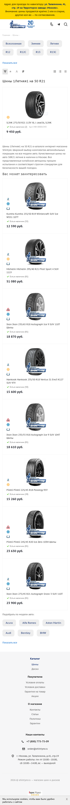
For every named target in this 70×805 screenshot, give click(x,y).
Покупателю (35, 676)
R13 (38, 52)
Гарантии (35, 723)
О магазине (35, 703)
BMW (43, 632)
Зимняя (35, 43)
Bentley (25, 632)
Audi (8, 632)
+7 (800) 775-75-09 (38, 741)
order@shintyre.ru (38, 748)
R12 (8, 52)
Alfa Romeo (29, 622)
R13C (53, 52)
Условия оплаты (35, 682)
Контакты (35, 709)
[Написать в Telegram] (58, 24)
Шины (35, 664)
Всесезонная (13, 43)
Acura (9, 622)
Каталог (35, 658)
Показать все (9, 62)
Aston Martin (53, 622)
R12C (23, 52)
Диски (35, 669)
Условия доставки (35, 687)
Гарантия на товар (35, 691)
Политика (35, 718)
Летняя (54, 43)
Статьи (35, 714)
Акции (35, 696)
